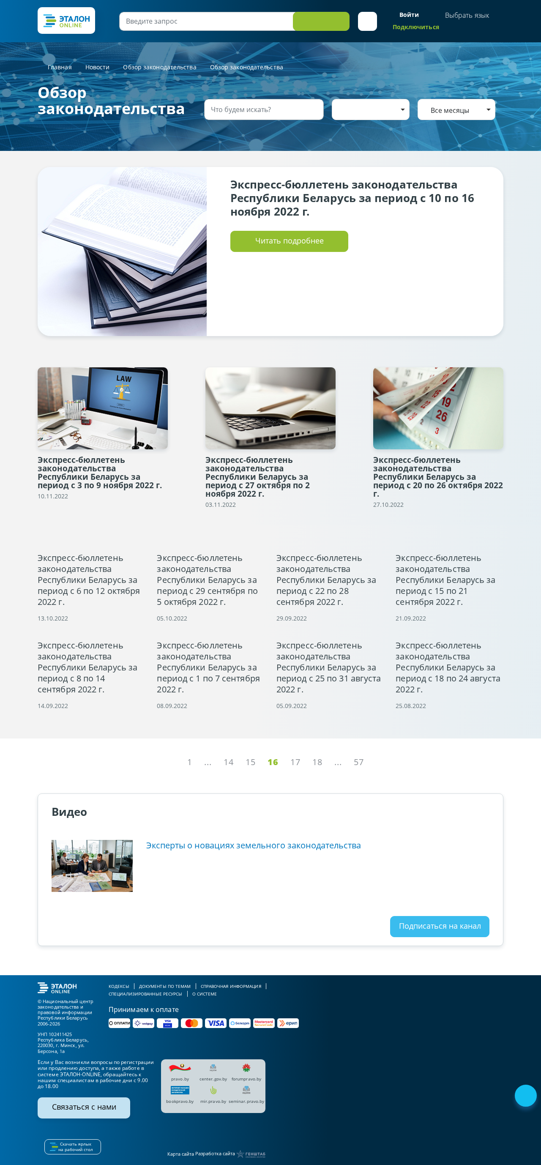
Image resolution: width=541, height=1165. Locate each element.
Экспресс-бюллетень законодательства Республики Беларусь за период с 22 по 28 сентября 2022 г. (326, 579)
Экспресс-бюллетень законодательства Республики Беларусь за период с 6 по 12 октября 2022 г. (89, 579)
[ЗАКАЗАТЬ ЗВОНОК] (527, 1097)
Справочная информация (231, 986)
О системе (204, 994)
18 (317, 762)
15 (251, 762)
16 (273, 762)
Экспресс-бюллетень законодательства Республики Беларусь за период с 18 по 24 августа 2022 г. (448, 667)
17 (295, 762)
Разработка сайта (215, 1153)
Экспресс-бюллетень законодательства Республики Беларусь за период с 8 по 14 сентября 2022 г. (87, 667)
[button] (367, 21)
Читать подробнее (289, 240)
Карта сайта (180, 1154)
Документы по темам (165, 986)
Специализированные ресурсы (146, 994)
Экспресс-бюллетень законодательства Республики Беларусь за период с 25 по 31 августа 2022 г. (328, 667)
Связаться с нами (84, 1107)
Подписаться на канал (440, 926)
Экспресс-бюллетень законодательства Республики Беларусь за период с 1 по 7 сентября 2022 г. (208, 667)
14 (229, 762)
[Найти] (316, 109)
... (208, 762)
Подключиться (416, 27)
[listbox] (371, 109)
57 (359, 762)
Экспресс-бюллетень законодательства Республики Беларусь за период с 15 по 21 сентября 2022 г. (445, 579)
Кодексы (119, 986)
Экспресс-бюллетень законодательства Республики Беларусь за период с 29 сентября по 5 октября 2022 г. (207, 579)
